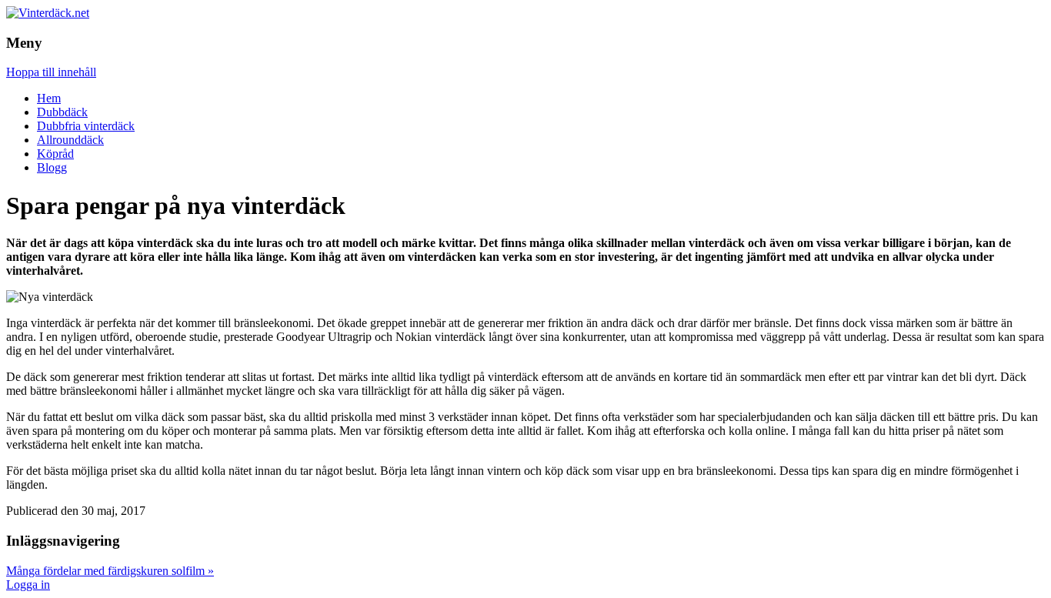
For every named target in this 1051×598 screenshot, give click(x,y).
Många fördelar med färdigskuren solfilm (110, 570)
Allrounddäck (70, 139)
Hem (49, 98)
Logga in (28, 584)
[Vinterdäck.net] (47, 12)
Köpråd (55, 153)
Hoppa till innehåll (51, 72)
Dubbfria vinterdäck (86, 125)
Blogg (52, 167)
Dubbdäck (62, 112)
